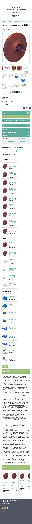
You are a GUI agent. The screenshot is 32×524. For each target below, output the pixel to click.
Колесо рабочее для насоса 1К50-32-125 (12, 213)
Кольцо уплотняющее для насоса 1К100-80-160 (12, 268)
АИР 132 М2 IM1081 (12, 305)
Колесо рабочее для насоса (16, 140)
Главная (4, 21)
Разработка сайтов (6, 511)
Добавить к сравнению (8, 101)
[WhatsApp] (19, 92)
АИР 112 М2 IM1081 (12, 297)
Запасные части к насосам (13, 21)
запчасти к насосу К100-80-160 (16, 138)
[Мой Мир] (15, 92)
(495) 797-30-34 (16, 12)
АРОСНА (16, 8)
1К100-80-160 (12, 312)
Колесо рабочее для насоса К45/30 (12, 198)
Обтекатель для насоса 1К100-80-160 (12, 261)
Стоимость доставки (9, 132)
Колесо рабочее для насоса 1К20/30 (12, 190)
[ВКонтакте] (10, 92)
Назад (4, 366)
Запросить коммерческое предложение (16, 120)
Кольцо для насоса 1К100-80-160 (12, 277)
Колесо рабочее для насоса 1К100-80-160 (12, 165)
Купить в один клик (16, 116)
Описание (6, 126)
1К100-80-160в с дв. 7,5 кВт (12, 343)
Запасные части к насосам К (9, 154)
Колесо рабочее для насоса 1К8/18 (12, 182)
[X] (17, 92)
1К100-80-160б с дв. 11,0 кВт (12, 335)
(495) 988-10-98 (16, 14)
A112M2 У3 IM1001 (11, 351)
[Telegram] (21, 92)
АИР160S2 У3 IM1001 (12, 358)
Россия (3, 98)
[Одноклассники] (13, 92)
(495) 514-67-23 (16, 15)
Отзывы (5, 135)
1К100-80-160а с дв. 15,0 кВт (12, 328)
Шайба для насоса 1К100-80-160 (12, 284)
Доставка (5, 129)
